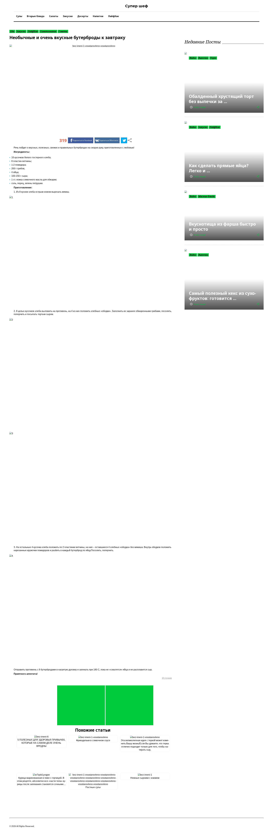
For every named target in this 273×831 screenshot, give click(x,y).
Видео (193, 58)
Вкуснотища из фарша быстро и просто (222, 226)
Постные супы (93, 787)
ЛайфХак (113, 16)
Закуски (68, 16)
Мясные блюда (206, 196)
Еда (12, 31)
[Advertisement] (81, 705)
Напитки (98, 16)
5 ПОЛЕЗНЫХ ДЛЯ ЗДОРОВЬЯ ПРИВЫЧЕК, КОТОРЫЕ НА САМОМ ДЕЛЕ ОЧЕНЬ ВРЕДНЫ (41, 743)
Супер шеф (136, 6)
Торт (213, 58)
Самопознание (48, 31)
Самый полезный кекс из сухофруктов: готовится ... (222, 295)
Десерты (82, 16)
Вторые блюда (35, 16)
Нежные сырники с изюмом (144, 778)
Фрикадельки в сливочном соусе (93, 740)
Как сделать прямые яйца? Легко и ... (219, 168)
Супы (19, 16)
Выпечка (203, 58)
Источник (167, 678)
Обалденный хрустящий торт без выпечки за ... (221, 98)
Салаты (53, 16)
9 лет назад (197, 107)
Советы (63, 31)
